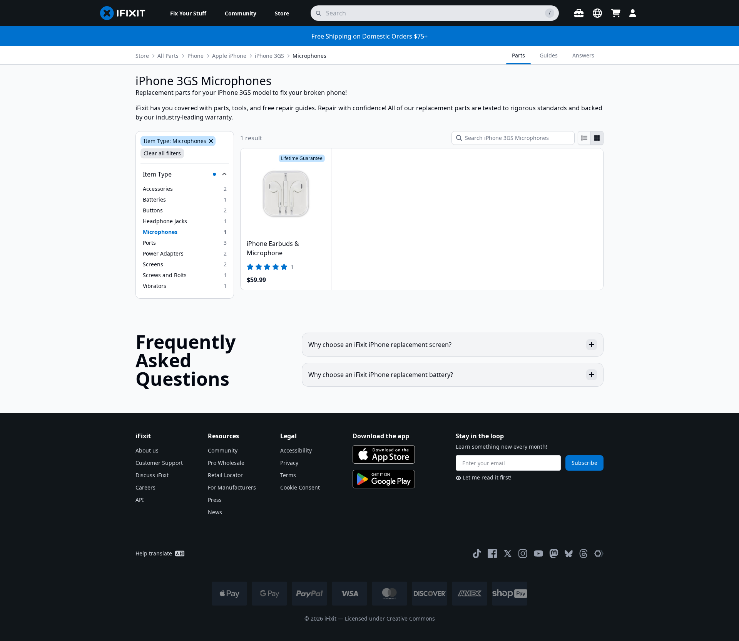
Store (142, 55)
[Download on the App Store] (384, 454)
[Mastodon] (553, 553)
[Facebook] (492, 553)
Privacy (289, 462)
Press (215, 499)
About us (147, 450)
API (139, 499)
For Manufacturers (232, 487)
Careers (145, 487)
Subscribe (584, 462)
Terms (288, 475)
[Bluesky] (569, 554)
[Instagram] (523, 553)
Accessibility (296, 450)
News (215, 512)
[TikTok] (477, 553)
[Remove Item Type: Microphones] (210, 141)
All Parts (168, 55)
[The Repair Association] (599, 553)
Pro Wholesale (226, 462)
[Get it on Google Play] (384, 479)
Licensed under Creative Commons (390, 618)
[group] (591, 138)
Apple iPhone (229, 55)
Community (222, 450)
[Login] (633, 13)
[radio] (584, 138)
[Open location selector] (597, 13)
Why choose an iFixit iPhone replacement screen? (379, 344)
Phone (195, 55)
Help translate (153, 553)
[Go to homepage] (126, 13)
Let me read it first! (487, 477)
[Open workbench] (579, 13)
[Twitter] (507, 553)
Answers (583, 55)
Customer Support (159, 462)
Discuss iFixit (152, 475)
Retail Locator (225, 475)
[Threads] (583, 553)
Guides (549, 55)
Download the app (381, 436)
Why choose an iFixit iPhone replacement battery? (380, 374)
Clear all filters (162, 153)
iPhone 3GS (269, 55)
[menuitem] (188, 13)
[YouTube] (538, 553)
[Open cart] (616, 13)
